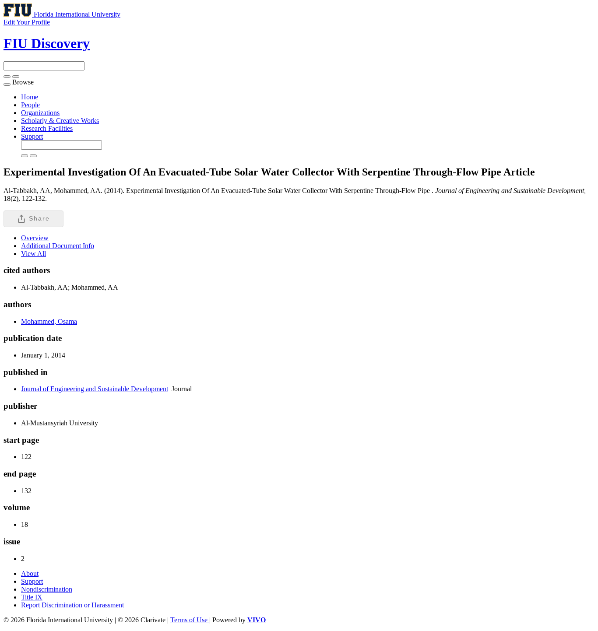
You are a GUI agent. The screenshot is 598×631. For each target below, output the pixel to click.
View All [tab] (33, 253)
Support (32, 136)
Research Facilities (47, 128)
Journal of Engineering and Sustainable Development (94, 389)
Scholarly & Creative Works (60, 120)
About (30, 573)
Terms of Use (189, 620)
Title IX (31, 597)
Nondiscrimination (46, 589)
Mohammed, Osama (49, 321)
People (30, 105)
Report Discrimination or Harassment (72, 605)
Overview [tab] (35, 238)
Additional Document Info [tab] (57, 245)
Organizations (40, 112)
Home (29, 97)
